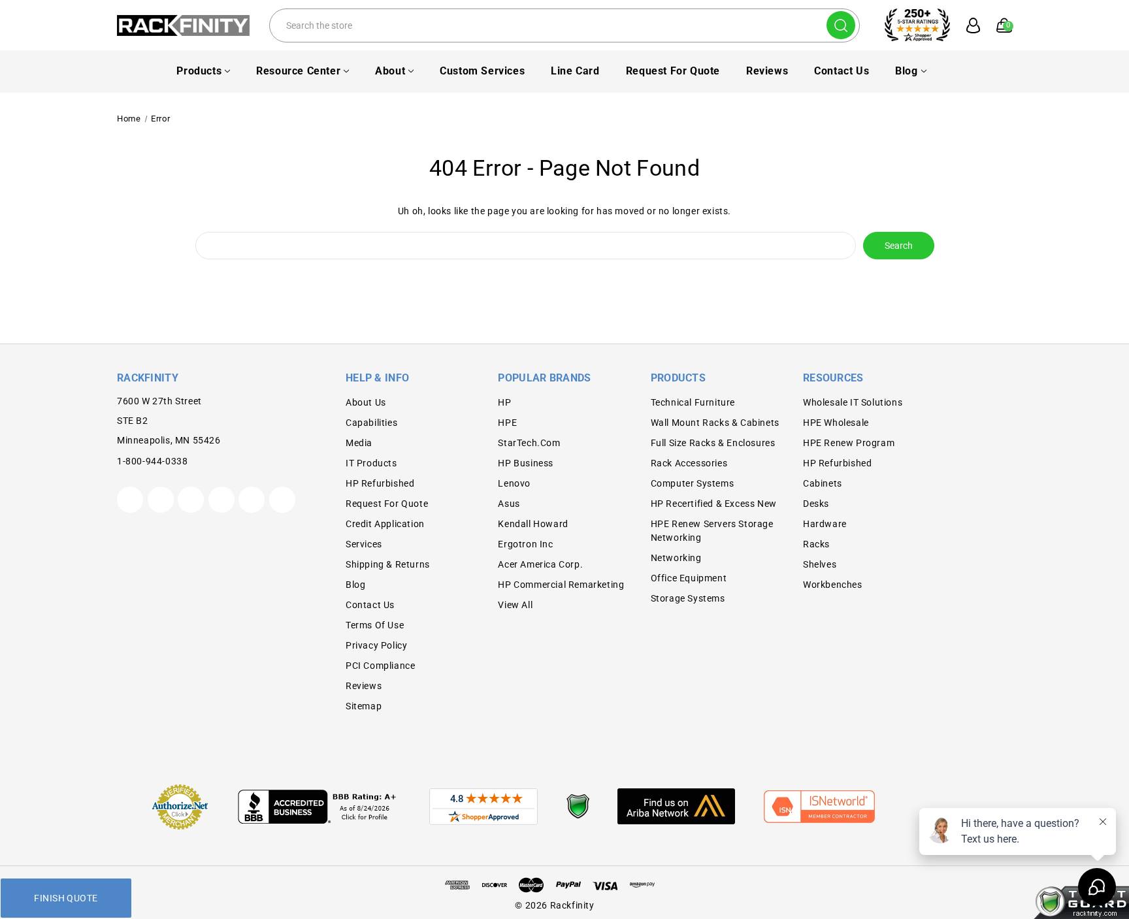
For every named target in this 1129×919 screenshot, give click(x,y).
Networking (676, 558)
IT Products (371, 463)
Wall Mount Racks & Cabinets (715, 422)
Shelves (819, 564)
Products (198, 71)
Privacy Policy (376, 645)
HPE (507, 422)
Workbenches (832, 584)
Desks (816, 503)
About (390, 71)
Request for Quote (673, 71)
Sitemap (364, 706)
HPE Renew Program (848, 443)
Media (359, 443)
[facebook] (161, 500)
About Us (366, 402)
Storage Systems (688, 598)
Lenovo (514, 483)
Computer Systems (692, 483)
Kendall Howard (533, 524)
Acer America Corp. (540, 564)
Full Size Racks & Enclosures (713, 443)
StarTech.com (529, 443)
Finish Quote (65, 898)
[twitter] (130, 500)
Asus (508, 503)
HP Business (525, 463)
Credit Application (385, 524)
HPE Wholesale (836, 422)
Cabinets (822, 483)
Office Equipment (689, 578)
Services (364, 544)
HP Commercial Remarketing (561, 584)
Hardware (825, 524)
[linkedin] (282, 500)
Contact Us (841, 71)
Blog (906, 71)
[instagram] (221, 500)
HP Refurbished (380, 483)
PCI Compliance (380, 665)
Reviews (767, 71)
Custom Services (482, 71)
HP (504, 402)
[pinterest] (191, 500)
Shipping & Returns (388, 564)
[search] (840, 25)
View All (515, 605)
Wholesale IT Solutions (852, 402)
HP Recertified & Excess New (714, 503)
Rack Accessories (689, 463)
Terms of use (375, 625)
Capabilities (371, 422)
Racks (816, 544)
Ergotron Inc (525, 544)
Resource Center (298, 71)
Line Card (575, 71)
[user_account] (966, 25)
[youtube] (251, 500)
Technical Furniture (693, 402)
